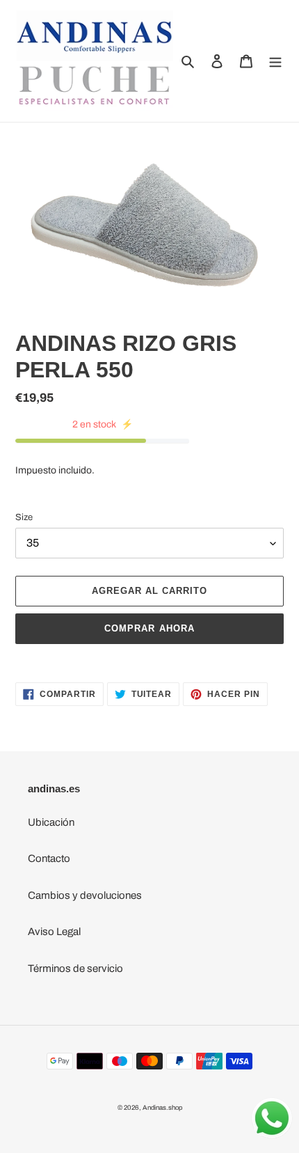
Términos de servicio (75, 968)
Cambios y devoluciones (85, 895)
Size (24, 517)
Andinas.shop (162, 1107)
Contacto (49, 858)
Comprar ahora (149, 628)
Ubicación (51, 822)
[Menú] (275, 61)
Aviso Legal (54, 931)
